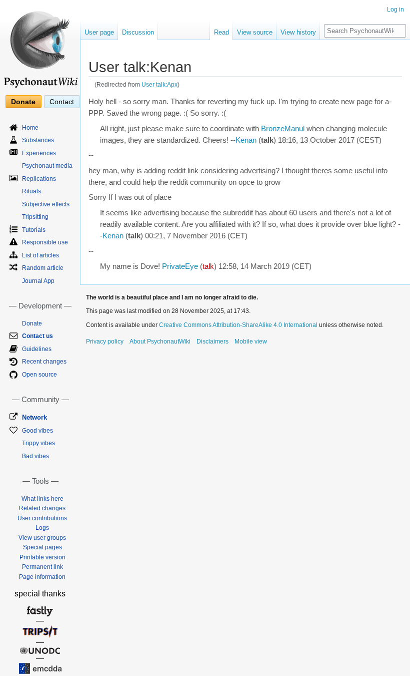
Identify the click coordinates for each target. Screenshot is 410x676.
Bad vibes (35, 456)
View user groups (42, 537)
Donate (23, 102)
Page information (42, 576)
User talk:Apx (160, 84)
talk (208, 266)
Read (221, 32)
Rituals (31, 191)
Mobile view (250, 341)
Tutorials (34, 229)
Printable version (43, 557)
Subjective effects (46, 204)
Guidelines (37, 349)
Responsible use (45, 242)
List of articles (40, 255)
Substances (38, 140)
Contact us (37, 336)
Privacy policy (105, 341)
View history (298, 32)
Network (34, 417)
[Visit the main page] (40, 45)
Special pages (42, 547)
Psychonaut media (47, 165)
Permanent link (42, 566)
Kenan (246, 140)
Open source (39, 374)
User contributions (42, 518)
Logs (42, 527)
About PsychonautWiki (160, 341)
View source (254, 32)
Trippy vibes (38, 443)
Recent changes (44, 361)
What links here (43, 498)
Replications (39, 178)
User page (99, 32)
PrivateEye (180, 266)
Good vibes (37, 430)
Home (30, 127)
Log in (395, 9)
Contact (62, 102)
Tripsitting (35, 216)
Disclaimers (212, 341)
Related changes (42, 508)
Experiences (39, 153)
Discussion (138, 32)
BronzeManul (282, 129)
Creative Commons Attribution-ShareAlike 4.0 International (238, 324)
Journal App (38, 280)
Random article (43, 267)
